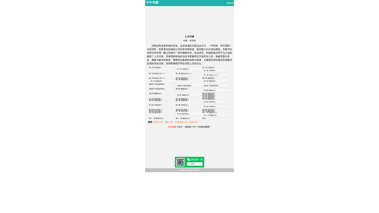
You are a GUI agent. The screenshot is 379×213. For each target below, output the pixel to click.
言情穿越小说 (181, 122)
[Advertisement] (189, 20)
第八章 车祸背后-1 (210, 102)
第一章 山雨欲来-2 (183, 69)
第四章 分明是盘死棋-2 (184, 85)
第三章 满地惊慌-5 (210, 81)
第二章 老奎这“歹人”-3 (211, 75)
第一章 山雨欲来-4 (210, 70)
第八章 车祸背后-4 (210, 106)
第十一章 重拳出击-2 (210, 115)
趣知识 (190, 170)
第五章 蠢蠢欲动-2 (210, 90)
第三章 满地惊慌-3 (157, 81)
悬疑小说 (169, 122)
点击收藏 (172, 127)
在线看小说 (183, 170)
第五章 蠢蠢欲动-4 (183, 95)
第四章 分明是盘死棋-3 (211, 85)
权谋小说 (194, 122)
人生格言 (196, 170)
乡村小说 (158, 122)
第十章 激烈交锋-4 (183, 114)
